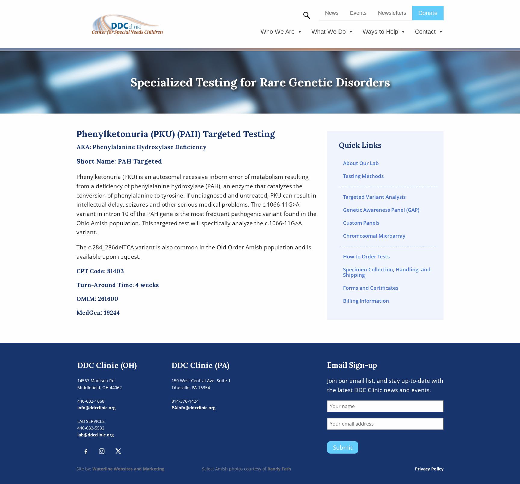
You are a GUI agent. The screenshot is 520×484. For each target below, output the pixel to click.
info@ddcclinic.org (96, 408)
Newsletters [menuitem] (392, 13)
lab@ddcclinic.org (95, 435)
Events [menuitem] (358, 13)
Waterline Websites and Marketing (128, 469)
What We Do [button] (328, 31)
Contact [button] (425, 31)
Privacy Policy (429, 469)
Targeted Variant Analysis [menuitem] (374, 196)
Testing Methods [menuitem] (363, 176)
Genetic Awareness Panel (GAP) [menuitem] (381, 209)
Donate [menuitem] (428, 13)
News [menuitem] (332, 13)
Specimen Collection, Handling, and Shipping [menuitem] (387, 272)
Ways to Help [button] (380, 31)
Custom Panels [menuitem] (361, 222)
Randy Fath (279, 469)
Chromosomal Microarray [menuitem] (374, 235)
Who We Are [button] (278, 31)
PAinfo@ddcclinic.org (193, 408)
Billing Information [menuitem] (366, 300)
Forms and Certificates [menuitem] (370, 287)
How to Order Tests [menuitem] (366, 256)
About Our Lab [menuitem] (361, 163)
